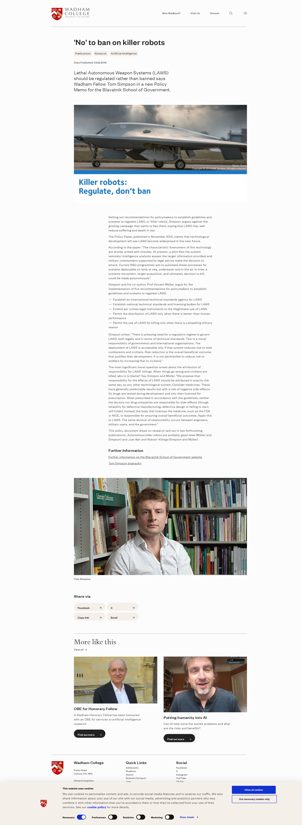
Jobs (128, 781)
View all (79, 649)
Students (131, 771)
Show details (187, 817)
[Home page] (71, 19)
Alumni (130, 774)
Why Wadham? (171, 13)
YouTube (181, 778)
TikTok (180, 781)
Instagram (181, 774)
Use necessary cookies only (254, 799)
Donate (214, 13)
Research (101, 53)
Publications (83, 53)
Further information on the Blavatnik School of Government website (155, 457)
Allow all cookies (253, 790)
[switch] (112, 817)
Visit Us (195, 13)
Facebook (181, 767)
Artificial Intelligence (124, 53)
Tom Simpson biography (125, 463)
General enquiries (84, 780)
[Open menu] (245, 13)
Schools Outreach (136, 778)
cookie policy (96, 807)
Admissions (132, 767)
